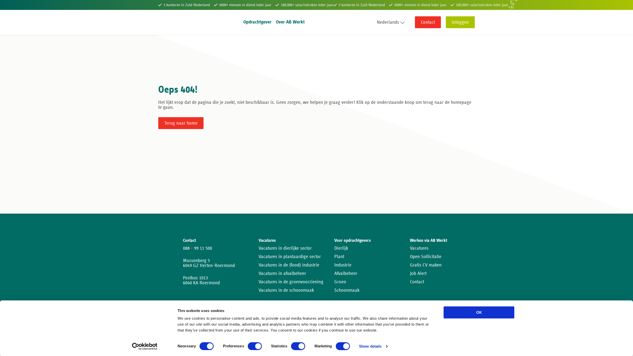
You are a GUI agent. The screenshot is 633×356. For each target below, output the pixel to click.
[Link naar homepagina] (167, 22)
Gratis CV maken (426, 265)
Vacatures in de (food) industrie (289, 265)
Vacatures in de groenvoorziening (291, 281)
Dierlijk (341, 248)
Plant (339, 256)
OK (479, 312)
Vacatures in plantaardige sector (290, 256)
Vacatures (419, 248)
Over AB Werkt (290, 22)
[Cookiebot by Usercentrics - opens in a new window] (144, 346)
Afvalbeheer (345, 273)
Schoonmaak (347, 290)
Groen (340, 281)
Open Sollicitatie (425, 256)
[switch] (255, 346)
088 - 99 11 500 (197, 248)
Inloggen (460, 22)
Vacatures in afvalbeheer (282, 273)
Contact (428, 22)
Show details (370, 346)
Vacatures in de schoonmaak (286, 290)
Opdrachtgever (257, 22)
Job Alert (418, 273)
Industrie (342, 265)
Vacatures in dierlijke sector (285, 248)
